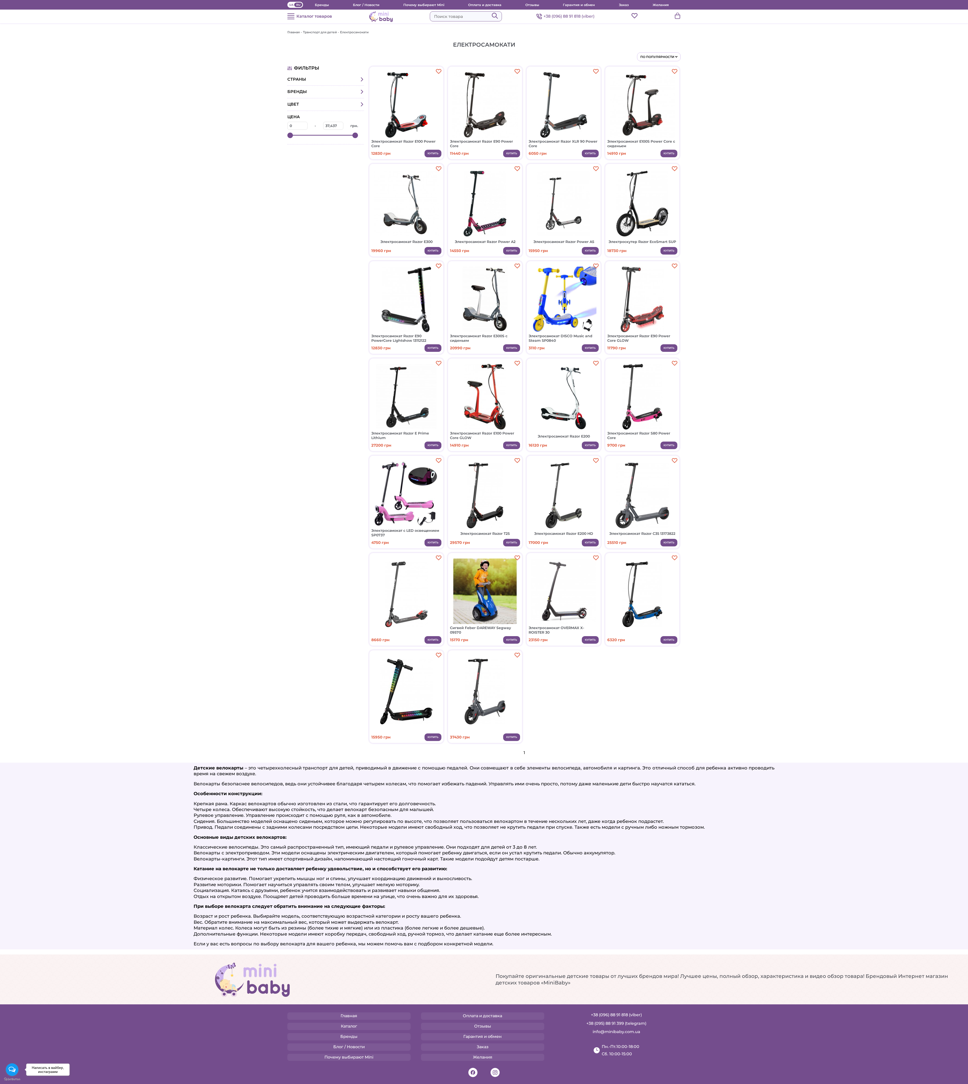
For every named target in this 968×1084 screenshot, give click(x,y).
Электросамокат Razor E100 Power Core (403, 143)
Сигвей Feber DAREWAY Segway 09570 (480, 630)
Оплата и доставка (484, 5)
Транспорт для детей (320, 32)
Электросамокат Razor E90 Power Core (481, 143)
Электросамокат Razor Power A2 (485, 241)
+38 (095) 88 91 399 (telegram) (616, 1023)
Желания (661, 5)
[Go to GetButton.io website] (12, 1079)
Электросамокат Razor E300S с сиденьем (478, 338)
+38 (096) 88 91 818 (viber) (568, 16)
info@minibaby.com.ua (616, 1031)
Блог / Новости (366, 5)
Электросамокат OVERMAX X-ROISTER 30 (556, 630)
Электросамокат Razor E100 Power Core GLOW (482, 435)
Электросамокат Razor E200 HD (563, 533)
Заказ (624, 5)
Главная (293, 32)
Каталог (349, 1026)
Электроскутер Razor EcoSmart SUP (642, 241)
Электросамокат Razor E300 (406, 241)
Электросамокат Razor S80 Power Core (638, 435)
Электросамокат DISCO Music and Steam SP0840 (560, 338)
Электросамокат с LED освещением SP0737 (405, 532)
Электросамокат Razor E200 (564, 436)
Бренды (322, 5)
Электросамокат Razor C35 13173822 (642, 533)
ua (291, 5)
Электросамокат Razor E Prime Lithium (400, 435)
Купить (433, 153)
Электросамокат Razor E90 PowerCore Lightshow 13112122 (398, 338)
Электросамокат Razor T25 (485, 533)
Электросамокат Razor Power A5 (563, 241)
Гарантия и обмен (579, 5)
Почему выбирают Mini (423, 5)
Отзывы (532, 5)
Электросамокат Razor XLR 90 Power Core (563, 143)
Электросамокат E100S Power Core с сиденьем (641, 143)
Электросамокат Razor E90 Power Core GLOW (638, 338)
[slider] (290, 135)
